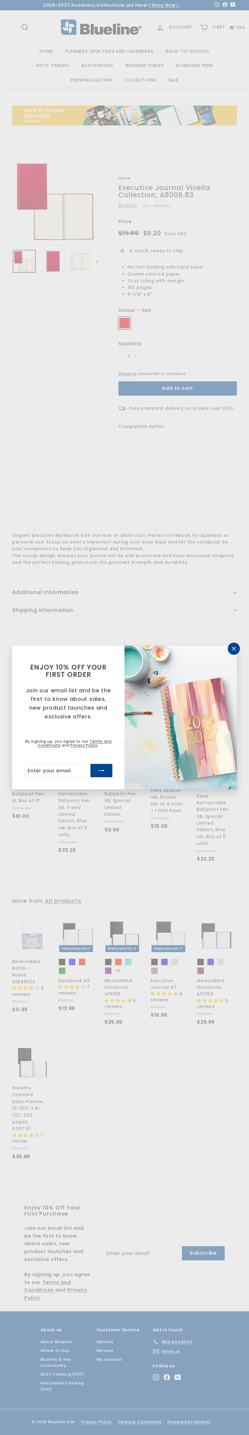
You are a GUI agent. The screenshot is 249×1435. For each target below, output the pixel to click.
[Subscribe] (101, 770)
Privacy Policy (83, 745)
